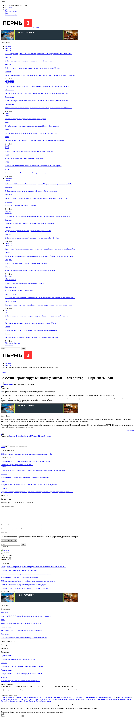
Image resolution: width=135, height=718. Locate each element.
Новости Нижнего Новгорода (108, 699)
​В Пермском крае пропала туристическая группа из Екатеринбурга (29, 61)
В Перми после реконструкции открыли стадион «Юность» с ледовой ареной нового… (36, 316)
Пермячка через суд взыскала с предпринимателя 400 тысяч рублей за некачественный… (37, 93)
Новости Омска (6, 699)
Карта (7, 13)
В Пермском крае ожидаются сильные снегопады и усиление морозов (30, 270)
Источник (130, 430)
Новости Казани (91, 697)
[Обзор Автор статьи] (5, 445)
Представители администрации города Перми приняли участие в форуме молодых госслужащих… (41, 75)
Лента (7, 9)
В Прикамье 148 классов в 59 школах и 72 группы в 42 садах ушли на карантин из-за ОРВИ (38, 184)
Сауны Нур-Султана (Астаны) (11, 701)
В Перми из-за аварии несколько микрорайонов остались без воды (29, 151)
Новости (8, 48)
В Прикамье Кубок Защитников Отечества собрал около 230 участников (31, 330)
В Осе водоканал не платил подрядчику (19, 290)
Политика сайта (11, 11)
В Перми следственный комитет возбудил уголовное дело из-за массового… (28, 581)
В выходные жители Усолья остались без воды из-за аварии (26, 173)
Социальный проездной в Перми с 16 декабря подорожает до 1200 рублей (32, 133)
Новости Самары (45, 699)
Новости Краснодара (44, 697)
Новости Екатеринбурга (107, 697)
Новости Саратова (20, 699)
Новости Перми (90, 699)
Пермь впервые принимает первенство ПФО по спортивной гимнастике (31, 337)
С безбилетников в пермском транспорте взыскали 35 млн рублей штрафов (32, 126)
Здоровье (8, 178)
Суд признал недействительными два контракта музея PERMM (28, 231)
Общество (8, 243)
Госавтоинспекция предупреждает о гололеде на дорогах (25, 119)
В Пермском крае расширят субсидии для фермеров (19, 577)
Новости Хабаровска (60, 699)
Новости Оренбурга (29, 697)
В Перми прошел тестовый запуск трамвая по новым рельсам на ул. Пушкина (33, 68)
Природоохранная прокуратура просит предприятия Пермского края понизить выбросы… (33, 567)
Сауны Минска (125, 699)
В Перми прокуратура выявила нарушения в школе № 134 (26, 283)
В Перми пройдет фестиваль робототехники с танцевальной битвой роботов (32, 238)
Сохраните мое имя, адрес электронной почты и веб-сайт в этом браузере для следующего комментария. (40, 537)
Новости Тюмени (60, 697)
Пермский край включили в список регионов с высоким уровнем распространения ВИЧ (37, 198)
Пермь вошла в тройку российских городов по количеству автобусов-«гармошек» (34, 140)
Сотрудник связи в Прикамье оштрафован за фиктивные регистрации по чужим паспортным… (39, 305)
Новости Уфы (33, 699)
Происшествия (10, 278)
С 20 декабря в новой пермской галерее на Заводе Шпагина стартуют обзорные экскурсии (37, 216)
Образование (9, 81)
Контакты (8, 7)
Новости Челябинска (76, 699)
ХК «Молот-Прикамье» (13, 343)
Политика (8, 276)
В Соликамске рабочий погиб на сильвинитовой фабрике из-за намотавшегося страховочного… (40, 298)
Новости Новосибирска (75, 697)
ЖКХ (7, 146)
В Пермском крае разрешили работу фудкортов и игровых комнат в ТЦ (26, 454)
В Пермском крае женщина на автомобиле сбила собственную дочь (25, 461)
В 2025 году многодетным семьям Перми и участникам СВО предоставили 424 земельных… (38, 54)
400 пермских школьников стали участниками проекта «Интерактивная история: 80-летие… (38, 108)
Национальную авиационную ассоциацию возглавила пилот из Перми (30, 323)
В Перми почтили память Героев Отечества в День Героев (26, 263)
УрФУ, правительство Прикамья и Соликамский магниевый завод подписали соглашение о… (39, 86)
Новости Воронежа (124, 697)
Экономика (9, 345)
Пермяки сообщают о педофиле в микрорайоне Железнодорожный (25, 585)
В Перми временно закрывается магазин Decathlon (19, 570)
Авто (7, 113)
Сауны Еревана (29, 701)
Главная (8, 46)
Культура (8, 211)
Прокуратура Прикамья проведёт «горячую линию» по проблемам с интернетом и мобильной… (40, 249)
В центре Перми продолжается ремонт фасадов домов (24, 158)
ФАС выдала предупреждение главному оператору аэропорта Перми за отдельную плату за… (39, 256)
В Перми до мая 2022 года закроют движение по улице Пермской (24, 588)
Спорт (7, 310)
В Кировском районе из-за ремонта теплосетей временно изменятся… (26, 574)
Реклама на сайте (11, 15)
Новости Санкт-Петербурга (11, 697)
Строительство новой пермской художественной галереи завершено (29, 223)
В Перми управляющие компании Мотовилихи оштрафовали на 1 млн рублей (33, 166)
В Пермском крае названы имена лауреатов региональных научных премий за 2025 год (36, 101)
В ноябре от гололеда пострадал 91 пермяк (20, 205)
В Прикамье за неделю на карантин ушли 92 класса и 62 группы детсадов (31, 191)
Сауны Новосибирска (43, 701)
